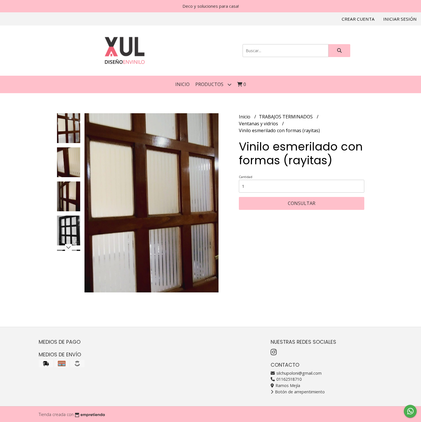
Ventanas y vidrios (259, 123)
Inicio (182, 84)
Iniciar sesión (400, 19)
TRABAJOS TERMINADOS (286, 117)
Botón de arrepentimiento (299, 391)
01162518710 (288, 379)
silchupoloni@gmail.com (298, 373)
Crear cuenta (358, 19)
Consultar (301, 203)
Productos (210, 84)
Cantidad (245, 177)
